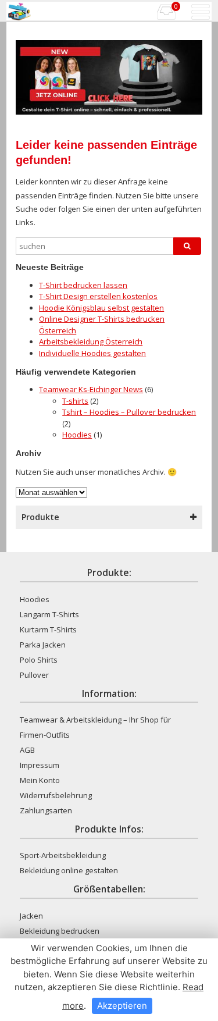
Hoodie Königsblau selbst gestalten (101, 308)
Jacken (31, 915)
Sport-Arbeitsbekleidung (63, 855)
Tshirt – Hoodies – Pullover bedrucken (129, 412)
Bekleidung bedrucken (59, 931)
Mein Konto (40, 780)
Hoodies (77, 434)
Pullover (34, 675)
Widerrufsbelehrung (56, 795)
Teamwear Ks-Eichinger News (91, 389)
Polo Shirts (39, 659)
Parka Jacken (43, 644)
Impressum (39, 765)
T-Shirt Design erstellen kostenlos (98, 296)
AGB (27, 750)
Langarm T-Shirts (49, 614)
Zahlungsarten (46, 810)
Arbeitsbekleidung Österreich (90, 341)
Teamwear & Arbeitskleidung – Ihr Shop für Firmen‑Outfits (95, 727)
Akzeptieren (122, 1005)
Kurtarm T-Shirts (48, 629)
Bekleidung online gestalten (69, 870)
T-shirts (75, 401)
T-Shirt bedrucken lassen (83, 285)
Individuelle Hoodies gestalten (92, 353)
